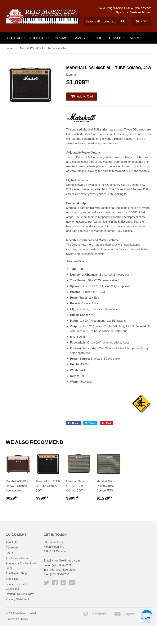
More (135, 38)
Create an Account (140, 12)
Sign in (119, 12)
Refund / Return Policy (20, 593)
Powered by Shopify (17, 619)
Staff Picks (12, 578)
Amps (80, 38)
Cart (143, 21)
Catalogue (12, 547)
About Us (11, 542)
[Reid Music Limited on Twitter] (46, 584)
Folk (97, 38)
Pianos (116, 38)
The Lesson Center (18, 558)
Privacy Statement (17, 599)
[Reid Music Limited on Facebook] (55, 584)
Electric (14, 38)
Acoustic (38, 38)
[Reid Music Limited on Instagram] (63, 584)
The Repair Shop (16, 573)
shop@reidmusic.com (66, 560)
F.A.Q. (10, 552)
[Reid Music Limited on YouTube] (72, 584)
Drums (61, 38)
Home (9, 48)
